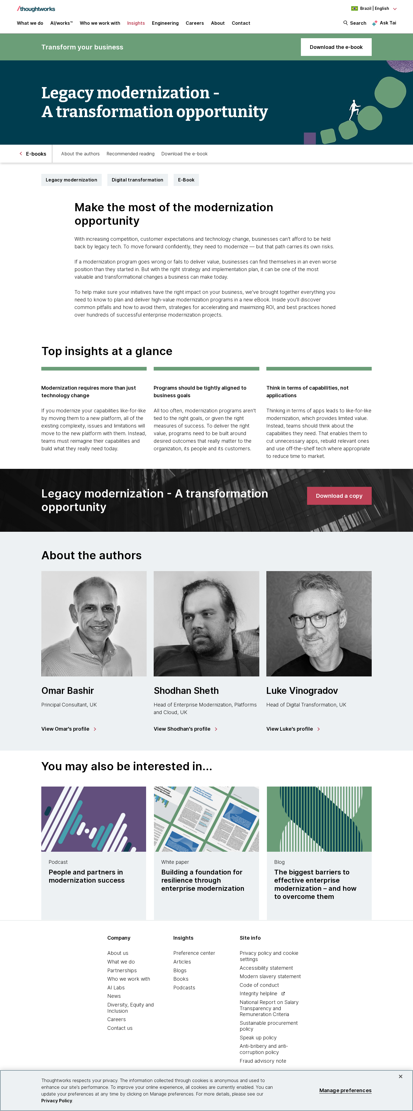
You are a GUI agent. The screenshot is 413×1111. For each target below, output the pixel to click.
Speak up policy (258, 1037)
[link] (336, 47)
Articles (182, 962)
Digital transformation (138, 180)
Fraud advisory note (263, 1061)
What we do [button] (30, 23)
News (114, 996)
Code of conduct (259, 985)
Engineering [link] (165, 23)
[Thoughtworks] (36, 6)
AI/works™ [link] (61, 23)
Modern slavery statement (270, 976)
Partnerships (122, 970)
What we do (121, 962)
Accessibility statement (266, 968)
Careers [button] (195, 23)
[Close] (400, 1076)
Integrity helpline (258, 993)
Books (181, 979)
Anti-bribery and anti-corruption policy (264, 1049)
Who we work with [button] (100, 23)
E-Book (186, 180)
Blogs (180, 970)
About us (117, 953)
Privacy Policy (56, 1100)
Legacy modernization (71, 180)
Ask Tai (388, 23)
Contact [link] (241, 23)
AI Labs (116, 987)
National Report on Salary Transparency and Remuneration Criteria (269, 1008)
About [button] (218, 23)
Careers (116, 1019)
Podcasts (184, 987)
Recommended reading (130, 153)
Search (358, 23)
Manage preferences (345, 1090)
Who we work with (128, 979)
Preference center (194, 953)
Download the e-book (184, 153)
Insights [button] (136, 23)
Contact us (120, 1028)
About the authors (80, 153)
